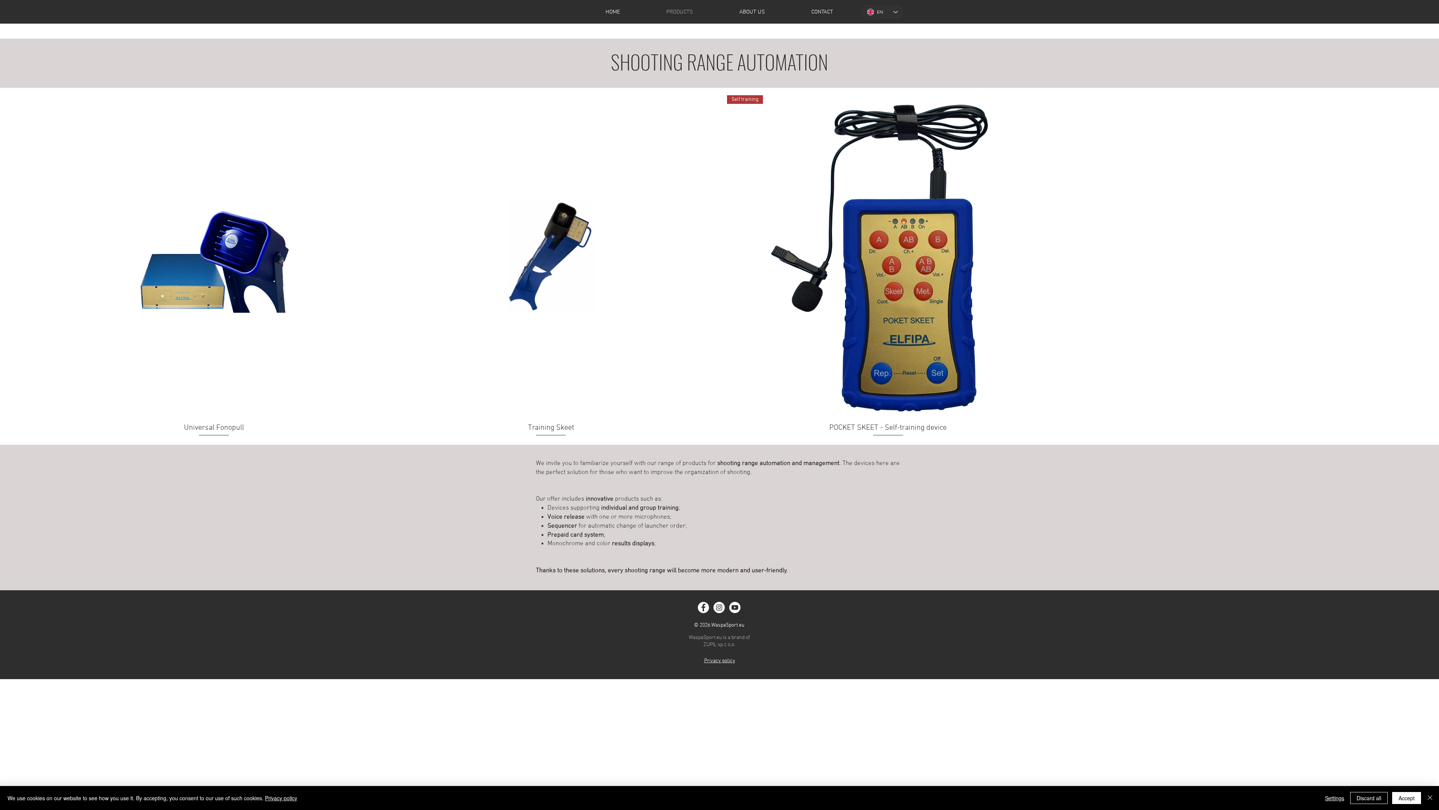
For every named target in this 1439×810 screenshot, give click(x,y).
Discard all (1369, 798)
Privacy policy (281, 798)
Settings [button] (1334, 798)
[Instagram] (719, 607)
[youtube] (734, 607)
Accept (1407, 798)
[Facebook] (703, 607)
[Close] (1430, 798)
